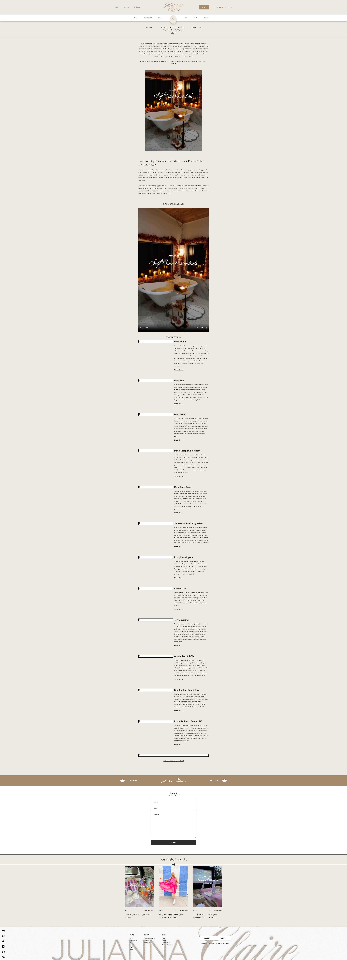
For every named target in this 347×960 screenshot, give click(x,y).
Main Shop (147, 943)
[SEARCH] (231, 7)
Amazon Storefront (149, 938)
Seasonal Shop (148, 940)
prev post (132, 780)
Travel (131, 947)
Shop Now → (178, 370)
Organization (133, 940)
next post (214, 780)
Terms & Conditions (167, 945)
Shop (146, 935)
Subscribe (137, 7)
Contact (126, 7)
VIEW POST (139, 887)
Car (130, 945)
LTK (197, 61)
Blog (131, 935)
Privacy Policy (166, 943)
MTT (227, 944)
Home (131, 938)
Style (130, 943)
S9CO (223, 944)
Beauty (131, 949)
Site (164, 935)
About (117, 7)
